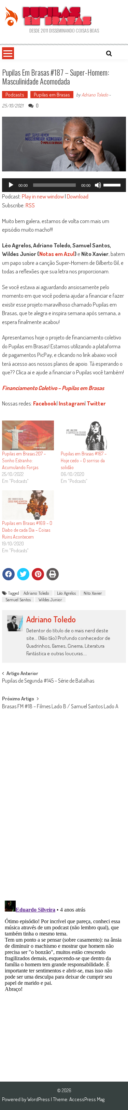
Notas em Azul (56, 253)
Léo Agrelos (66, 593)
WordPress (39, 1099)
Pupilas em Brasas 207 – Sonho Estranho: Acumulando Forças (24, 460)
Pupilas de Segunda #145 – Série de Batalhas (48, 681)
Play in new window (43, 196)
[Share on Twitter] (23, 574)
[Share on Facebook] (8, 574)
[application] (64, 185)
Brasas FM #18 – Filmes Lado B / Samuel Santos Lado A (60, 707)
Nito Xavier (93, 593)
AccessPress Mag (86, 1099)
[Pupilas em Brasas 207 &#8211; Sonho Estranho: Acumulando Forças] (28, 435)
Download (77, 196)
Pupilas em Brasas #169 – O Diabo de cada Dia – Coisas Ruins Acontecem (27, 530)
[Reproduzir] (11, 185)
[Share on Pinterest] (38, 574)
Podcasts (14, 94)
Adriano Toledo (95, 95)
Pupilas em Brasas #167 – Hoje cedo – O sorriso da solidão (83, 460)
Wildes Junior (50, 599)
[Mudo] (98, 185)
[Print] (52, 574)
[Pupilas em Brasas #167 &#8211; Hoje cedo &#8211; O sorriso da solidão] (87, 435)
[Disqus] (64, 806)
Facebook (45, 403)
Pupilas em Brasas (52, 94)
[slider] (113, 184)
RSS (30, 205)
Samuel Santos (18, 599)
